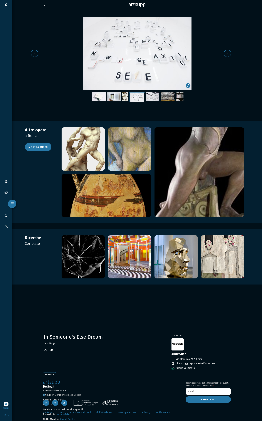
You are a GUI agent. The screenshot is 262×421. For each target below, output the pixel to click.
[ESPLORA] (6, 191)
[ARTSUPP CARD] (6, 226)
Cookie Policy (162, 412)
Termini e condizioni (79, 412)
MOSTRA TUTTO (38, 147)
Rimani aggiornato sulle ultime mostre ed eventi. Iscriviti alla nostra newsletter (207, 384)
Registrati (208, 399)
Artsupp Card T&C (127, 412)
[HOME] (6, 181)
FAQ (61, 412)
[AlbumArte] (200, 344)
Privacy (146, 412)
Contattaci (49, 412)
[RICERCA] (6, 216)
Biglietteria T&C (104, 412)
